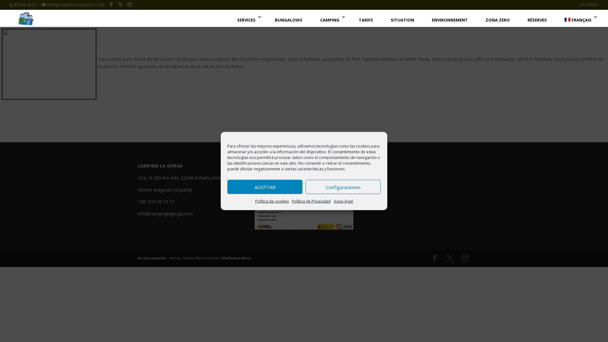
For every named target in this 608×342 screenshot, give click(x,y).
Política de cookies (272, 201)
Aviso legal (343, 201)
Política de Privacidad (311, 201)
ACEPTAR (265, 187)
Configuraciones (343, 187)
